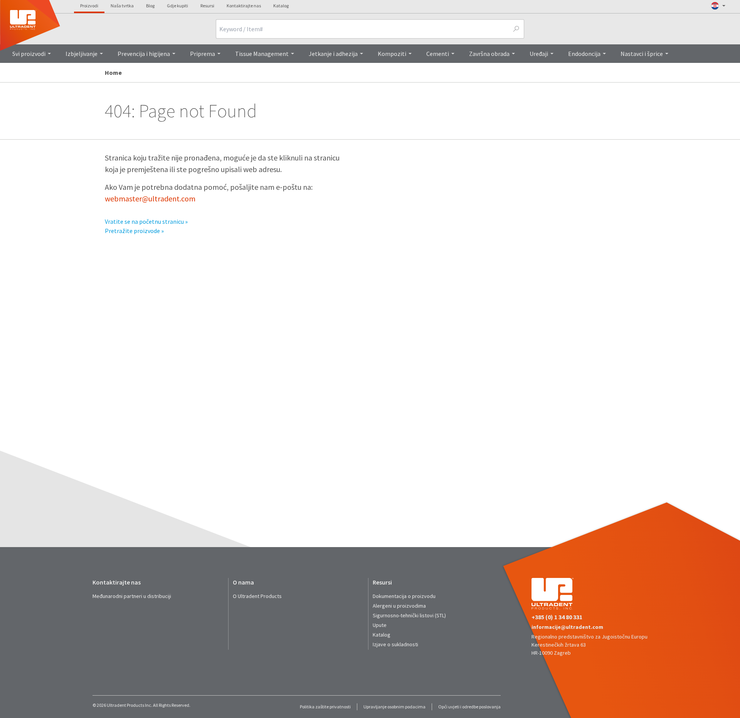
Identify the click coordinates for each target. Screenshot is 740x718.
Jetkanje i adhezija (333, 53)
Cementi (437, 53)
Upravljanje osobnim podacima (394, 707)
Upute (380, 625)
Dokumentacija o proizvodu (404, 596)
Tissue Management (262, 53)
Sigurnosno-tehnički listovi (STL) (409, 615)
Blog (150, 5)
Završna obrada (489, 53)
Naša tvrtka (122, 5)
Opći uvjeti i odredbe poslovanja (469, 707)
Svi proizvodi (28, 53)
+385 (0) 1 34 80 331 (556, 617)
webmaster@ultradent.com (150, 198)
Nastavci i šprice (642, 53)
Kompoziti (392, 53)
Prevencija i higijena (144, 53)
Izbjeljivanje (82, 53)
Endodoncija (584, 53)
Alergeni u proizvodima (399, 605)
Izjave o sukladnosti (395, 644)
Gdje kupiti (177, 5)
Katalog (281, 5)
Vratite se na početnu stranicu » (146, 221)
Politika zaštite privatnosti (325, 707)
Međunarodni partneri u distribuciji (131, 596)
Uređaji (539, 53)
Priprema (202, 53)
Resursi (207, 5)
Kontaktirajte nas (244, 5)
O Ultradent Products (257, 596)
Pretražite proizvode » (134, 231)
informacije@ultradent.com (567, 626)
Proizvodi (89, 5)
